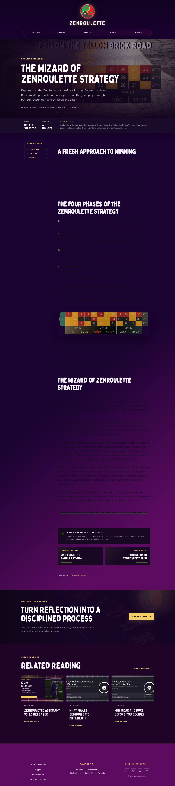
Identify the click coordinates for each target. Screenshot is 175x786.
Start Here (35, 32)
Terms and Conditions (38, 779)
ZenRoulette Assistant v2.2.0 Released (42, 712)
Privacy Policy (38, 774)
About (137, 32)
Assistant (37, 153)
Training (37, 157)
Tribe (112, 32)
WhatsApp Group (38, 764)
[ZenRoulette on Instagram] (133, 770)
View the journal (144, 669)
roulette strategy (32, 59)
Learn (86, 32)
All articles (37, 149)
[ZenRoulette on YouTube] (146, 770)
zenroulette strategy (79, 575)
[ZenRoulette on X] (140, 770)
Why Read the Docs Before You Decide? (130, 712)
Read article (31, 721)
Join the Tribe (141, 616)
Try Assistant (61, 32)
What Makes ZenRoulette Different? (79, 714)
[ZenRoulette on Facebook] (127, 770)
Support (38, 769)
